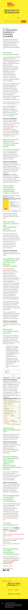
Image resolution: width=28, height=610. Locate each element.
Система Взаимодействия (9, 57)
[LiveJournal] (8, 570)
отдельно (13, 135)
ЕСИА (9, 511)
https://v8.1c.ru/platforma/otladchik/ (15, 538)
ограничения (15, 123)
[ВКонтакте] (5, 570)
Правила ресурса (6, 581)
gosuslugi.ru (15, 514)
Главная (10, 589)
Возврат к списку (8, 566)
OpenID (4, 473)
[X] (3, 570)
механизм (7, 335)
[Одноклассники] (6, 570)
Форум (16, 589)
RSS (18, 17)
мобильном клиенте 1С (12, 103)
